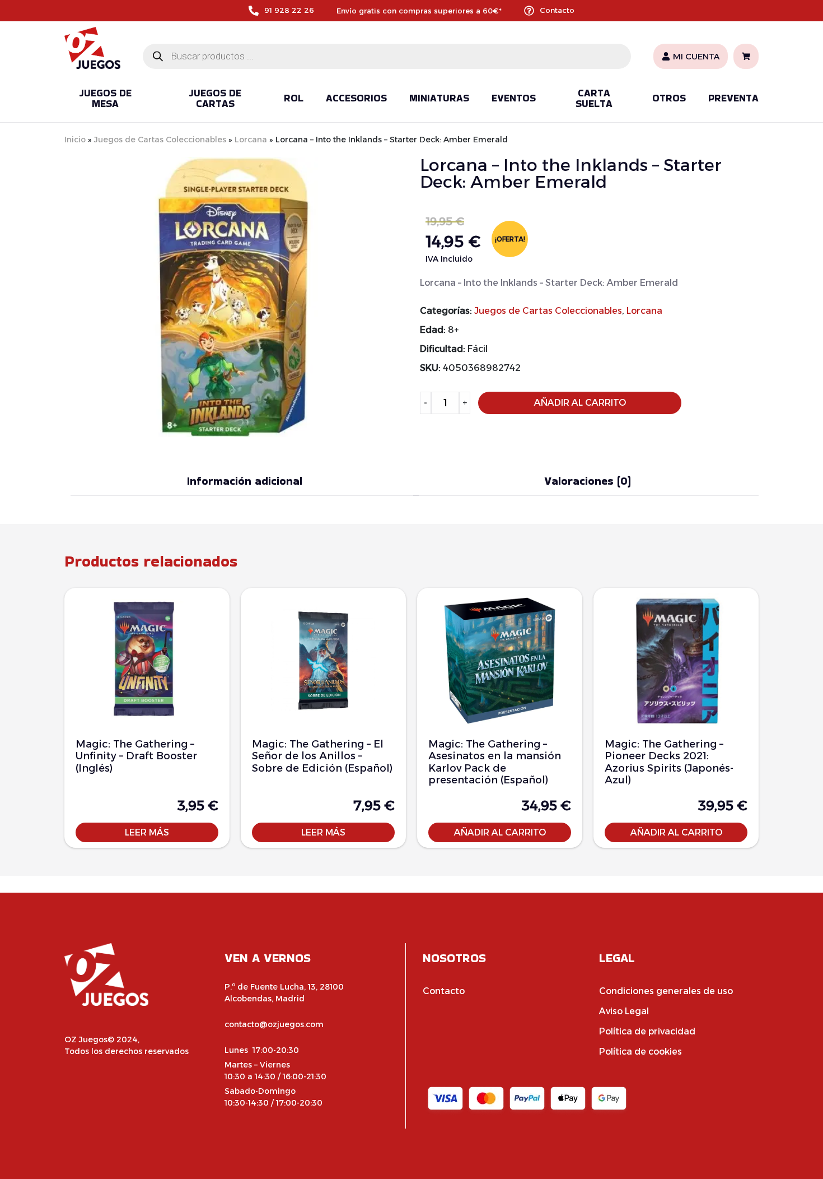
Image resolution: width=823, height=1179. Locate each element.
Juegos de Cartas (215, 98)
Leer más (147, 832)
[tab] (245, 481)
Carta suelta (594, 98)
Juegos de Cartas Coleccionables (160, 139)
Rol (293, 98)
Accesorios (356, 98)
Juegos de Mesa (105, 98)
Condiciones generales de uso (666, 991)
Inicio (75, 139)
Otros (669, 98)
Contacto (557, 10)
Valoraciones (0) (587, 481)
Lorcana (251, 139)
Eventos (514, 98)
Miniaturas (439, 98)
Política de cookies (640, 1051)
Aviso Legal (624, 1011)
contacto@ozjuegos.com (274, 1024)
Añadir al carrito (580, 402)
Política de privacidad (647, 1031)
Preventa (733, 98)
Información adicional (244, 481)
